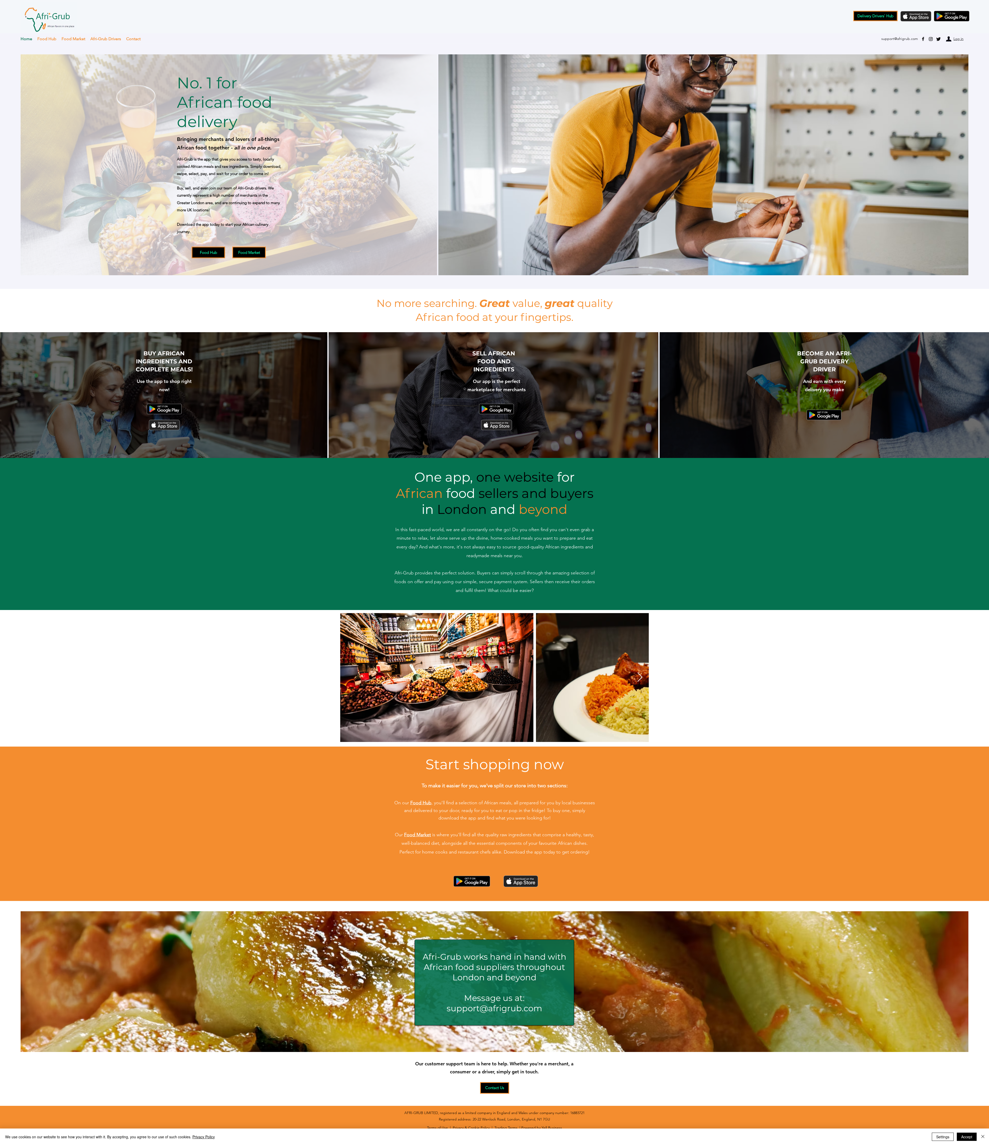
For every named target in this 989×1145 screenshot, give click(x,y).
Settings (942, 1136)
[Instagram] (930, 38)
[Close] (983, 1137)
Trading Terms (505, 1127)
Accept (966, 1136)
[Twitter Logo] (938, 38)
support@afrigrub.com (494, 1008)
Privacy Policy (203, 1136)
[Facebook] (923, 38)
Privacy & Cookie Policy (471, 1127)
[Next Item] (640, 677)
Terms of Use (437, 1127)
